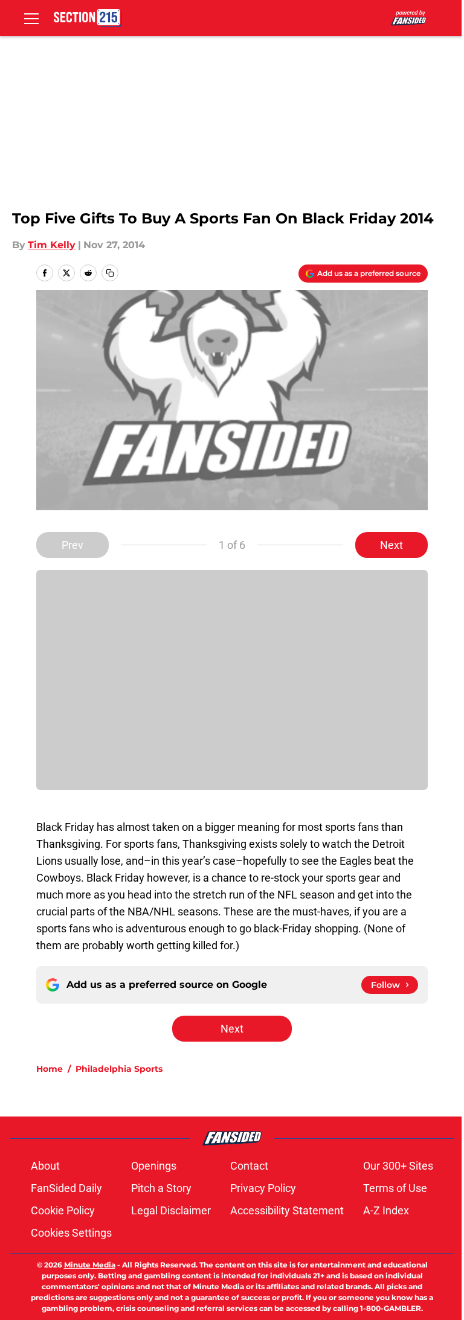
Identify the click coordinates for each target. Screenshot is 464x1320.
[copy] (110, 272)
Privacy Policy (263, 1188)
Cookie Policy (63, 1210)
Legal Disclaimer (171, 1210)
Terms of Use (395, 1188)
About (45, 1165)
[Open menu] (31, 18)
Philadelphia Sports (119, 1068)
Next (391, 545)
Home (49, 1068)
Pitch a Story (161, 1188)
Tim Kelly (52, 245)
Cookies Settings (71, 1232)
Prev (72, 545)
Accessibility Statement (287, 1210)
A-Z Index (386, 1210)
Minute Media (89, 1264)
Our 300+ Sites (398, 1165)
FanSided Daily (66, 1188)
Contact (249, 1165)
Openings (153, 1165)
